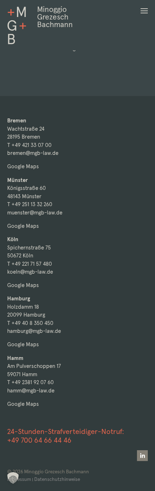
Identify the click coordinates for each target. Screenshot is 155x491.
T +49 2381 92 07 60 (30, 382)
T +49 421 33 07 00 (29, 145)
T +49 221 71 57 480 (29, 263)
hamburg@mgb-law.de (34, 330)
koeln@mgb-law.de (30, 271)
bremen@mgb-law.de (32, 152)
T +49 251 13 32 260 (29, 204)
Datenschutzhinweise (57, 479)
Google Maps (23, 166)
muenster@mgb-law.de (34, 212)
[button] (144, 10)
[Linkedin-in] (142, 455)
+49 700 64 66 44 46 (39, 440)
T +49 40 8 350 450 (30, 323)
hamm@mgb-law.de (30, 390)
